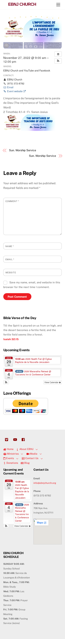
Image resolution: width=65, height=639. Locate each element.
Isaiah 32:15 (11, 339)
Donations (12, 462)
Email (9, 87)
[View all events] (58, 54)
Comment (12, 201)
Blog (27, 462)
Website (10, 272)
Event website (14, 91)
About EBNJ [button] (26, 449)
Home (10, 449)
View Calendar (51, 382)
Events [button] (9, 458)
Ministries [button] (12, 453)
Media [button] (33, 453)
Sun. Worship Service (22, 150)
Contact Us (31, 458)
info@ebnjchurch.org (44, 483)
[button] (58, 61)
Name (9, 246)
